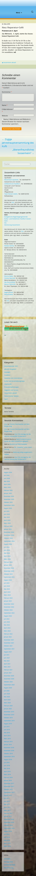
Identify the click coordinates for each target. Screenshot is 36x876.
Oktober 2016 (8, 825)
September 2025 (9, 505)
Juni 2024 (7, 550)
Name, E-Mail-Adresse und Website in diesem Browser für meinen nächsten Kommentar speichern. (16, 121)
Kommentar (7, 92)
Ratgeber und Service (11, 390)
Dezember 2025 (9, 496)
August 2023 (8, 580)
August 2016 (8, 831)
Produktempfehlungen (11, 387)
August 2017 (8, 795)
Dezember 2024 (9, 532)
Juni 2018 (7, 765)
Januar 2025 (8, 529)
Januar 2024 (8, 565)
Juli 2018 (6, 762)
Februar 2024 (8, 562)
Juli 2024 (6, 547)
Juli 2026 (6, 475)
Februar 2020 (8, 706)
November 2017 (9, 786)
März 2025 (7, 523)
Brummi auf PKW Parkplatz (18, 444)
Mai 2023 (7, 589)
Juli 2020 (6, 691)
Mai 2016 (7, 840)
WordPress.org (8, 868)
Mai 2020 (7, 697)
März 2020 (7, 703)
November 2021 (9, 643)
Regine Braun (8, 292)
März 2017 (7, 810)
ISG (5, 223)
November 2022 (9, 607)
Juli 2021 (6, 655)
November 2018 (9, 750)
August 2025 (8, 508)
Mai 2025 (7, 517)
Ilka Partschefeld (9, 282)
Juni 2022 (7, 622)
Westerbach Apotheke (11, 180)
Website (5, 116)
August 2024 (8, 544)
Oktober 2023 (8, 574)
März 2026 (7, 487)
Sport (6, 399)
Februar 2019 (8, 741)
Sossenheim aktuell (9, 62)
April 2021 (7, 664)
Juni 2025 (7, 514)
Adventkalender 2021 (11, 366)
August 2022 (8, 616)
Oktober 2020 (8, 682)
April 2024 (7, 556)
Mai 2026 (7, 481)
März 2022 (7, 631)
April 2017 (7, 807)
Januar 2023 (8, 601)
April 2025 (7, 520)
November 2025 (9, 499)
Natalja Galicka (9, 246)
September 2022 (9, 613)
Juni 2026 (7, 478)
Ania (5, 424)
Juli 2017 (6, 798)
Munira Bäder (8, 276)
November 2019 (9, 715)
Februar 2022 (8, 634)
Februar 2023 (8, 598)
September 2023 (9, 577)
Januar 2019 (8, 744)
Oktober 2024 (8, 538)
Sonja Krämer (8, 294)
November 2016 (9, 822)
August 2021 (8, 652)
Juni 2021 (7, 658)
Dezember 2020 (9, 676)
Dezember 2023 (9, 568)
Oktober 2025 (8, 502)
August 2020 (8, 688)
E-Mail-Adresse (7, 110)
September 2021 (9, 649)
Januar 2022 (8, 637)
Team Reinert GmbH (10, 194)
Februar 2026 (8, 490)
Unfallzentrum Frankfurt (12, 184)
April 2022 (7, 628)
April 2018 (7, 771)
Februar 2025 (8, 526)
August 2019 (8, 724)
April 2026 (7, 484)
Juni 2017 (7, 801)
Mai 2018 (7, 768)
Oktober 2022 (8, 610)
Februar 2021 (8, 670)
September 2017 (9, 792)
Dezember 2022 (9, 604)
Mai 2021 (7, 661)
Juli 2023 (6, 583)
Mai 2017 (7, 804)
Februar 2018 (8, 777)
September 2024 (9, 541)
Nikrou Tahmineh (10, 284)
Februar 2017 (8, 813)
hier (13, 202)
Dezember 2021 (9, 640)
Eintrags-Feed (8, 862)
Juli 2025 (6, 511)
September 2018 (9, 756)
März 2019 (7, 738)
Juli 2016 (6, 834)
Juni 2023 (7, 586)
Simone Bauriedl (9, 278)
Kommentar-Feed (9, 865)
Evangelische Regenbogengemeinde (16, 217)
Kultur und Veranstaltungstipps (14, 381)
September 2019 (9, 721)
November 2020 (9, 679)
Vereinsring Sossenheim (12, 225)
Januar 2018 (8, 780)
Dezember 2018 (9, 747)
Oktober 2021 (8, 646)
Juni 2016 (7, 837)
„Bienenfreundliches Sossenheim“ (23, 151)
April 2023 (7, 592)
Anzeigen (7, 372)
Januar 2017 (8, 816)
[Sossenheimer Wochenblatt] (18, 6)
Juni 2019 (7, 729)
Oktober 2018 (8, 753)
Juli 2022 (6, 619)
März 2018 (7, 774)
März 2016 (7, 846)
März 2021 (7, 667)
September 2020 (9, 685)
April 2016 (7, 843)
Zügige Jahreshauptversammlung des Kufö (18, 143)
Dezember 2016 (9, 819)
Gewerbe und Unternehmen (13, 378)
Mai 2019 (7, 732)
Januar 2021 (8, 673)
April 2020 (7, 700)
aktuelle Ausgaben (10, 369)
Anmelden (7, 859)
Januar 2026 (8, 493)
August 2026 (8, 472)
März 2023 (7, 595)
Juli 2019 (6, 727)
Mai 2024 (7, 553)
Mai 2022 (7, 625)
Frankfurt (7, 375)
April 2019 (7, 735)
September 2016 (9, 828)
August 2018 (8, 759)
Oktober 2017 (8, 789)
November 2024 (9, 535)
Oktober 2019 (8, 718)
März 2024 (7, 559)
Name (4, 105)
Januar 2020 (8, 709)
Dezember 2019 (9, 712)
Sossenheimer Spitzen (11, 396)
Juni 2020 (7, 694)
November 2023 (9, 571)
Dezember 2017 (9, 783)
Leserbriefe (8, 384)
